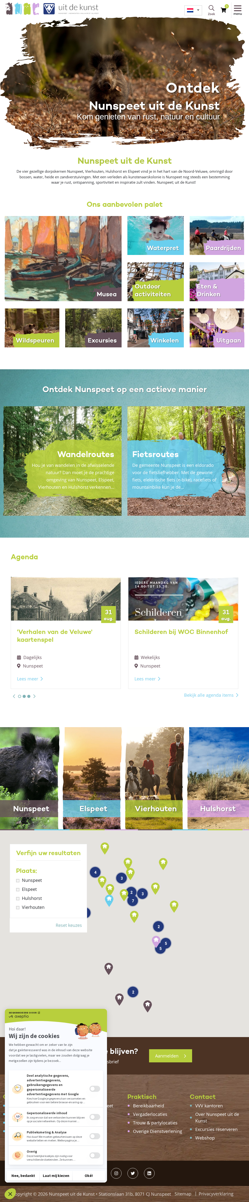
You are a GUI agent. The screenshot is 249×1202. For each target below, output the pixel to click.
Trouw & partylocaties (155, 1123)
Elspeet (29, 889)
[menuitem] (193, 10)
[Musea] (62, 258)
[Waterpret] (155, 235)
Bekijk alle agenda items (209, 695)
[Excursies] (93, 327)
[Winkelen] (155, 327)
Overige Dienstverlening (157, 1131)
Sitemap (183, 1194)
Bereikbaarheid (148, 1106)
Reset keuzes (69, 925)
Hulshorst (32, 898)
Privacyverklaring (216, 1194)
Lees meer (27, 679)
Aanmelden (167, 1056)
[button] (14, 696)
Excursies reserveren (216, 1129)
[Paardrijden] (218, 235)
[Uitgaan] (218, 327)
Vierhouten (33, 907)
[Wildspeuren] (31, 327)
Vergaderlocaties (150, 1114)
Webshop (205, 1138)
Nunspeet (32, 880)
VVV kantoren (209, 1106)
